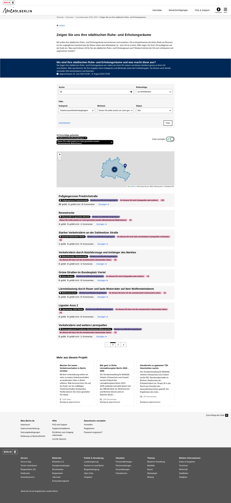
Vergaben (88, 477)
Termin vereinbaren (29, 466)
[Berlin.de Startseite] (10, 451)
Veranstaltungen (123, 469)
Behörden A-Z (58, 462)
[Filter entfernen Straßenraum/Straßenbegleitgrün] (85, 138)
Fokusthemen (121, 473)
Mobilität (150, 466)
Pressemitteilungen (124, 462)
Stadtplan (183, 477)
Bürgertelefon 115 (28, 469)
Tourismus (183, 466)
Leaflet (132, 186)
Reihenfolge (141, 87)
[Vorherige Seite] (107, 344)
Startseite (60, 17)
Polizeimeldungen (123, 466)
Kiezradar (157, 10)
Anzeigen (103, 204)
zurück (62, 26)
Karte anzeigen (158, 139)
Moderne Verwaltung (156, 462)
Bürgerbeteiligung (91, 469)
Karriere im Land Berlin (94, 466)
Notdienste (25, 473)
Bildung (150, 477)
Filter (168, 123)
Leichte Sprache (59, 439)
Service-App (26, 462)
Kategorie (63, 106)
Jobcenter (56, 477)
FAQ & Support (202, 10)
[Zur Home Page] (17, 10)
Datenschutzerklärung (30, 428)
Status (139, 106)
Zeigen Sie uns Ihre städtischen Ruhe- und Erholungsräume (123, 17)
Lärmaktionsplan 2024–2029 (87, 17)
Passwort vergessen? (93, 432)
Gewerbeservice (28, 477)
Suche (62, 87)
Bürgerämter (57, 473)
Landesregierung (91, 462)
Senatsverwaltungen (61, 466)
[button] (125, 166)
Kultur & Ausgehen (187, 462)
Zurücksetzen (64, 123)
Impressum (25, 425)
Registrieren (89, 428)
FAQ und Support (59, 425)
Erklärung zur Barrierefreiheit (33, 436)
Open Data (88, 473)
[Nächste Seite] (123, 344)
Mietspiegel (152, 473)
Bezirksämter (57, 469)
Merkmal (101, 106)
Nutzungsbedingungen (30, 432)
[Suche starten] (131, 91)
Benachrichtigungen (178, 10)
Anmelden (88, 425)
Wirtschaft (183, 469)
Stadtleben (183, 473)
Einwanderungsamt (60, 481)
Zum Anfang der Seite (215, 415)
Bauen (150, 469)
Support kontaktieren (61, 428)
